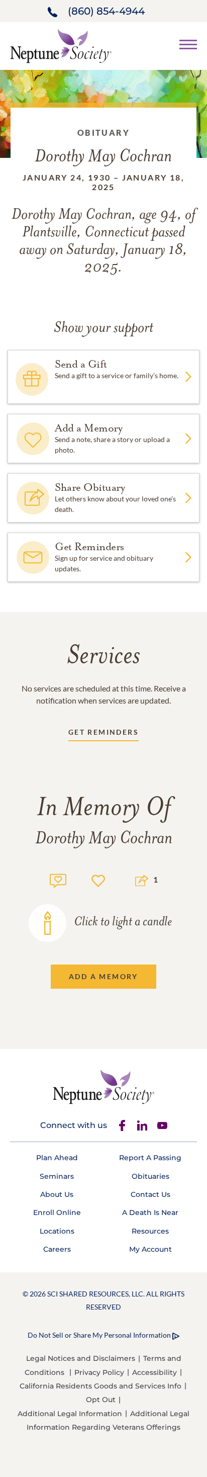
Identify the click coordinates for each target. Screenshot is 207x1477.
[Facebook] (122, 1125)
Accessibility (154, 1372)
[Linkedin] (142, 1125)
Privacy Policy (99, 1372)
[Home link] (61, 45)
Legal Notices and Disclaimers (80, 1358)
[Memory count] (58, 879)
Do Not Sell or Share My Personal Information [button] (99, 1335)
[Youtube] (162, 1125)
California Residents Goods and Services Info (100, 1386)
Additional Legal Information (70, 1413)
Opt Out (101, 1399)
